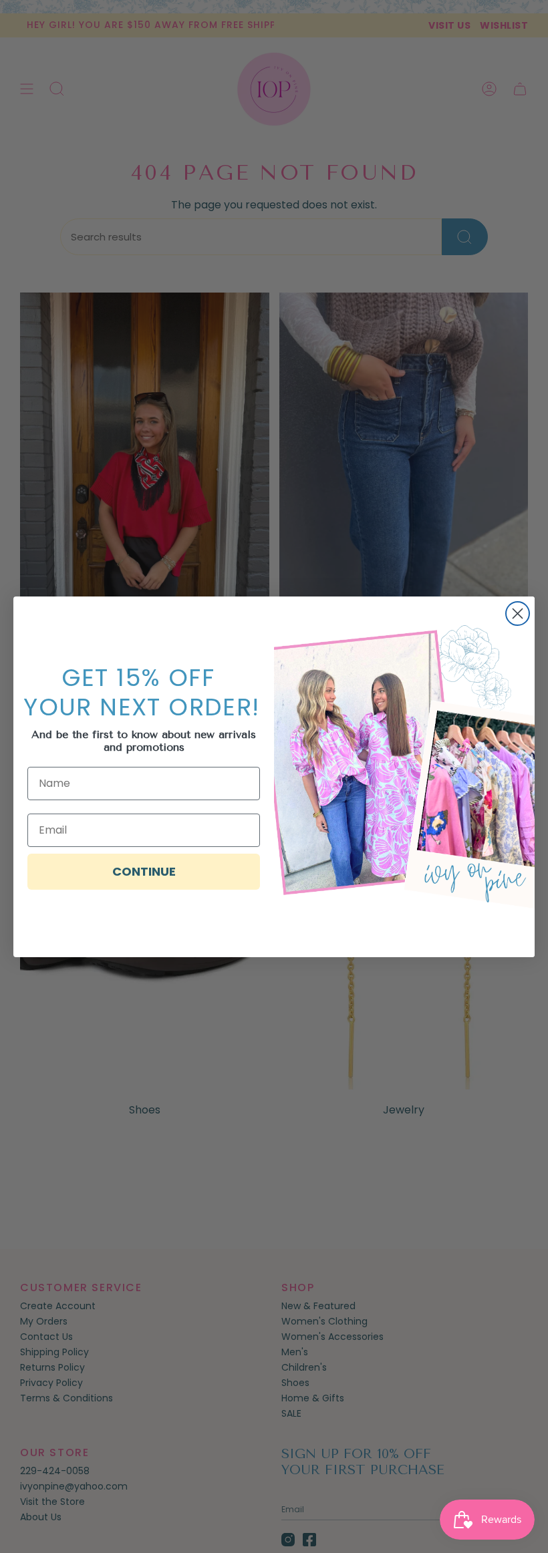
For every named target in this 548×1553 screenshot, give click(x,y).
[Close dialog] (517, 613)
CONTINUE (144, 871)
